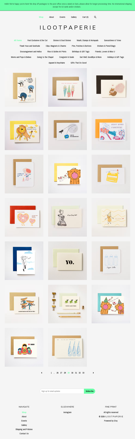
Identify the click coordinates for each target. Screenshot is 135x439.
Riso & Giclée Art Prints (56, 51)
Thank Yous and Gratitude (30, 45)
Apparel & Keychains (57, 62)
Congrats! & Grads (66, 57)
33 (83, 372)
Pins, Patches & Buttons (81, 45)
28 (65, 372)
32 (80, 372)
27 (61, 372)
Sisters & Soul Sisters (62, 40)
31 (76, 372)
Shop (41, 17)
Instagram (67, 412)
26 (57, 372)
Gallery (74, 17)
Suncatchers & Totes (112, 40)
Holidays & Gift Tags (115, 57)
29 (68, 372)
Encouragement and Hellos (31, 51)
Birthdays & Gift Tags (80, 51)
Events (62, 17)
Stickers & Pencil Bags (106, 45)
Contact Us (24, 433)
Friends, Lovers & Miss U (105, 51)
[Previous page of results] (42, 372)
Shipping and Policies (24, 429)
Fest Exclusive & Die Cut (37, 40)
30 (72, 372)
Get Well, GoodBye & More (91, 57)
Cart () (85, 17)
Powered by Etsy (111, 420)
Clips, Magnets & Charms (56, 45)
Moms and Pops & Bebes (21, 57)
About (51, 17)
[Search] (95, 17)
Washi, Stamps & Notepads (87, 40)
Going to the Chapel (45, 57)
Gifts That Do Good (78, 62)
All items (18, 40)
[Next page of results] (93, 372)
